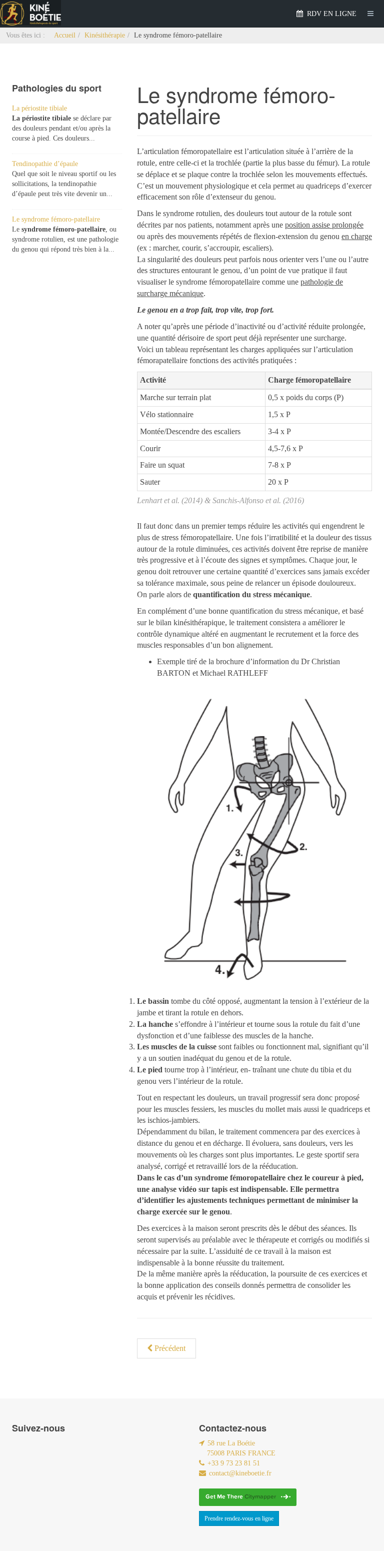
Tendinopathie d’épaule (45, 164)
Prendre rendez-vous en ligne (239, 1518)
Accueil (65, 35)
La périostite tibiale (39, 108)
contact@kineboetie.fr (240, 1473)
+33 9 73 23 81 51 (234, 1463)
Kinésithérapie (104, 35)
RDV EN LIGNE (330, 14)
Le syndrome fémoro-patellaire (56, 219)
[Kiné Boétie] (30, 13)
